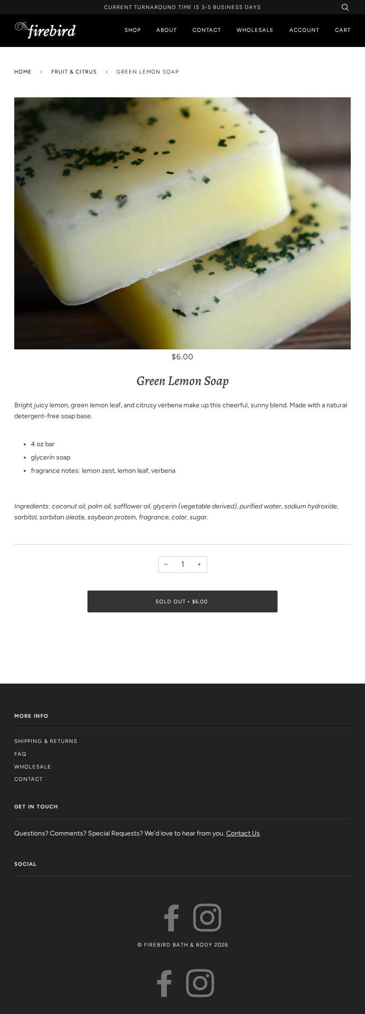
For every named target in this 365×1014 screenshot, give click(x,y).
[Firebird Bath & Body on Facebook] (171, 927)
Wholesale (255, 30)
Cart (343, 30)
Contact (206, 30)
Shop (133, 30)
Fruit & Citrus (74, 71)
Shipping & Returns (45, 741)
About (166, 30)
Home (23, 71)
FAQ (20, 754)
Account (304, 30)
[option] (182, 223)
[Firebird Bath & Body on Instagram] (207, 927)
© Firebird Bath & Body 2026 (182, 944)
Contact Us (243, 833)
